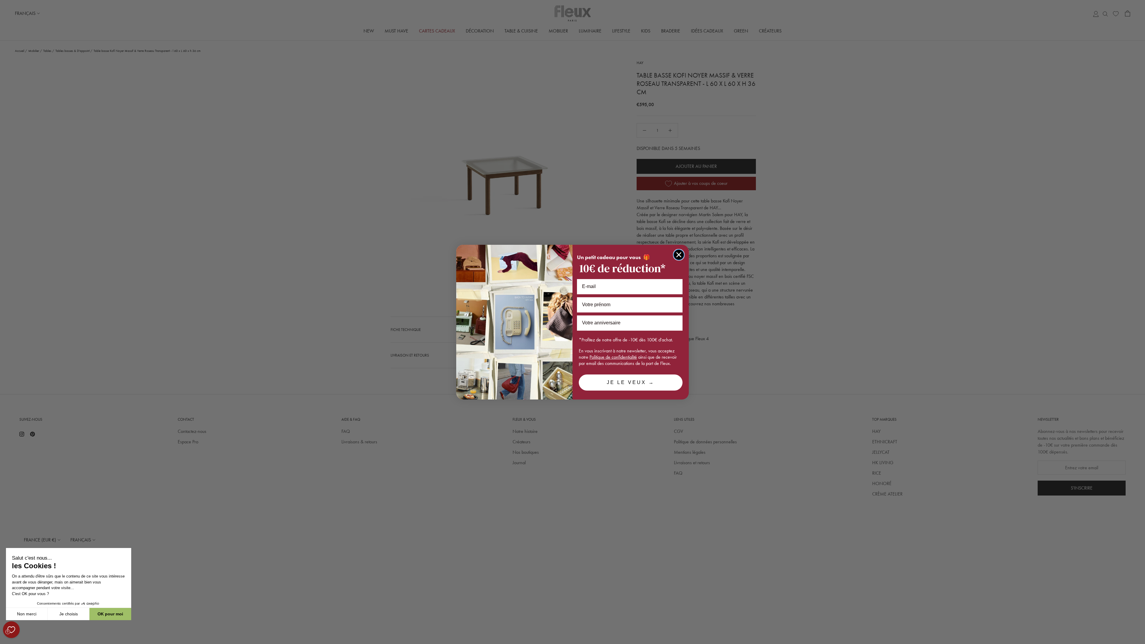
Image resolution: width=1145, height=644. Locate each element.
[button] (5, 640)
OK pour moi (110, 614)
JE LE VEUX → (630, 382)
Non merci (26, 614)
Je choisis (68, 614)
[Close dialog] (679, 255)
